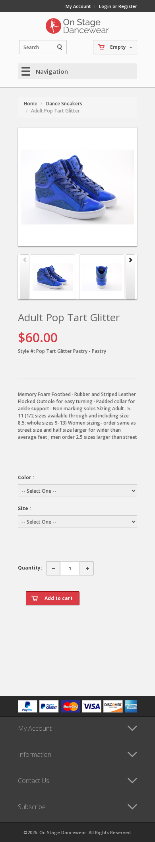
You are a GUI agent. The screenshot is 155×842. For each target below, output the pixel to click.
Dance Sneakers (64, 103)
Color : (26, 477)
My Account (78, 6)
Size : (24, 508)
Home (30, 103)
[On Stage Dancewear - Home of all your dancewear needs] (77, 26)
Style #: (26, 351)
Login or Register (118, 6)
